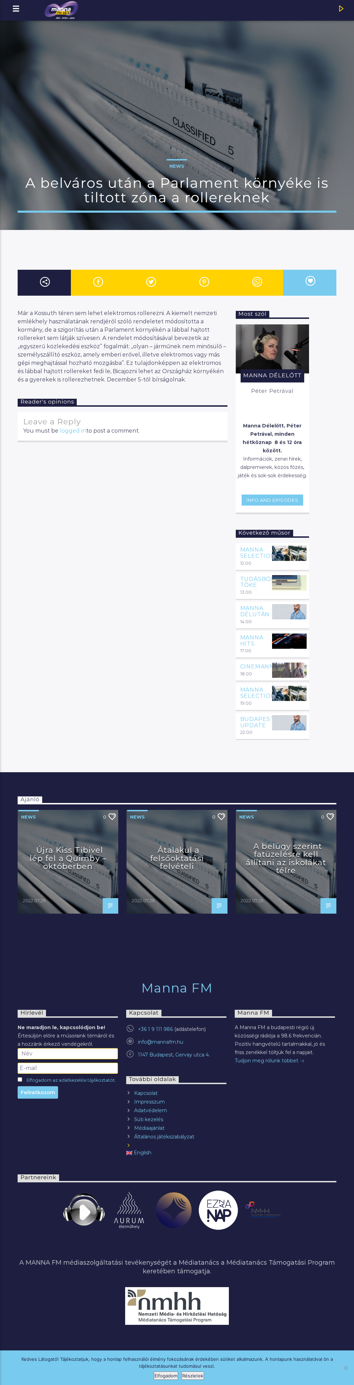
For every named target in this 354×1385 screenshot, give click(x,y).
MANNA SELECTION (258, 552)
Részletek (192, 1375)
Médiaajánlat (149, 1128)
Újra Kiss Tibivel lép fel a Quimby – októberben (68, 858)
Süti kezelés (148, 1119)
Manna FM (177, 988)
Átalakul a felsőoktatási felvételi (177, 858)
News (176, 166)
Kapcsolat (146, 1093)
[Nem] (345, 1367)
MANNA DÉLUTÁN (255, 611)
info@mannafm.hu (160, 1042)
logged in (73, 430)
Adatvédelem (150, 1110)
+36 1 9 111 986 (155, 1029)
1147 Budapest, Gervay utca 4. (174, 1055)
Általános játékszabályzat (164, 1137)
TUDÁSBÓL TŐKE (257, 582)
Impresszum (149, 1102)
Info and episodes (272, 500)
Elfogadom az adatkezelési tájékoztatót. (71, 1080)
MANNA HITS (251, 640)
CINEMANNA (259, 666)
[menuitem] (176, 1152)
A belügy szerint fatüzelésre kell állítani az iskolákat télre (286, 858)
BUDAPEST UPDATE (257, 722)
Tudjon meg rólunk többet (267, 1061)
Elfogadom (166, 1375)
